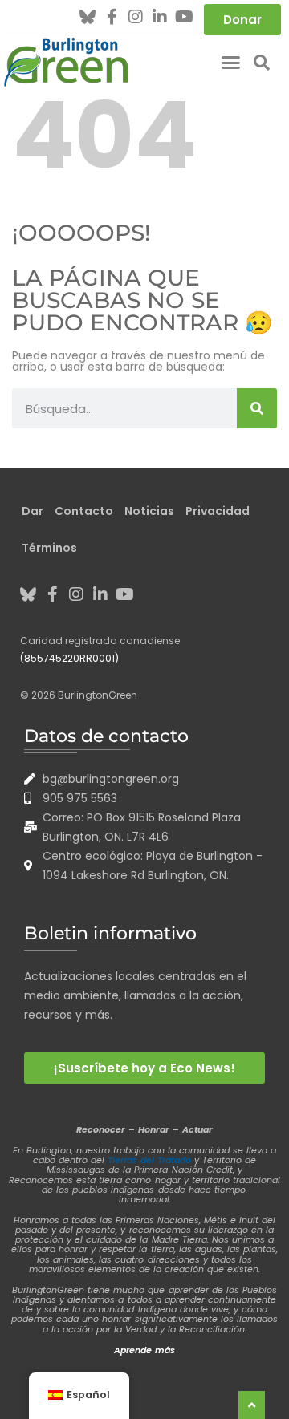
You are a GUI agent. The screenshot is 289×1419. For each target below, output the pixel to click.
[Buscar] (257, 408)
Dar (32, 511)
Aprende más (144, 1350)
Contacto (84, 511)
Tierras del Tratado (149, 1159)
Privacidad (217, 511)
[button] (231, 62)
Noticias (149, 511)
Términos (49, 548)
